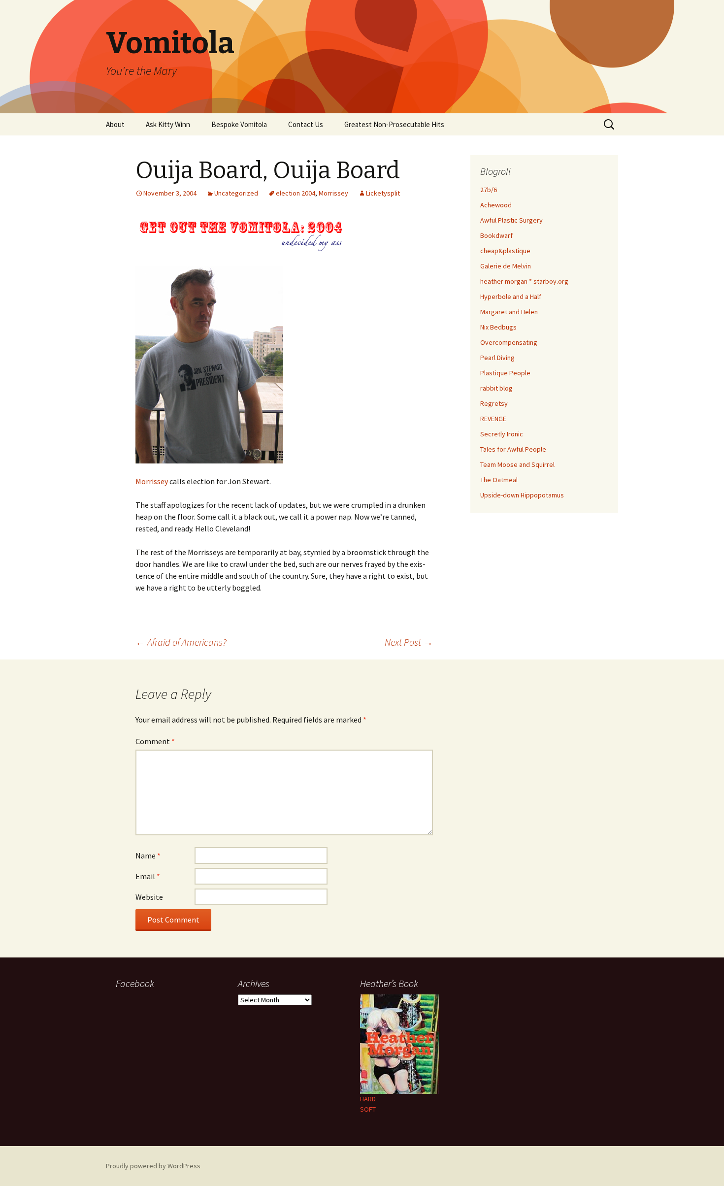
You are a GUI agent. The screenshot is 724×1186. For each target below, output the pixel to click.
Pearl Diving (497, 357)
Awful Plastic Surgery (511, 220)
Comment (155, 741)
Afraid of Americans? (181, 642)
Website (149, 897)
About (115, 124)
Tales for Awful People (513, 449)
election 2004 (295, 193)
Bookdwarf (496, 235)
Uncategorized (236, 193)
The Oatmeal (499, 479)
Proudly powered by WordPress (153, 1165)
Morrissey (333, 193)
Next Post (409, 642)
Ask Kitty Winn (168, 124)
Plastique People (505, 372)
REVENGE (493, 418)
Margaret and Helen (509, 311)
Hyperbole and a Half (510, 296)
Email (147, 876)
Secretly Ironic (501, 433)
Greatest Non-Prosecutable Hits (394, 124)
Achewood (496, 204)
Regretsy (494, 403)
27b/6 (488, 189)
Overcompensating (508, 342)
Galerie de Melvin (505, 266)
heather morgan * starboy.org (524, 281)
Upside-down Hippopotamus (522, 495)
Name (148, 855)
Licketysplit (383, 193)
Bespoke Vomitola (239, 124)
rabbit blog (496, 388)
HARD (368, 1098)
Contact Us (305, 124)
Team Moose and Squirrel (517, 464)
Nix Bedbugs (498, 327)
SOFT (368, 1109)
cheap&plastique (505, 250)
